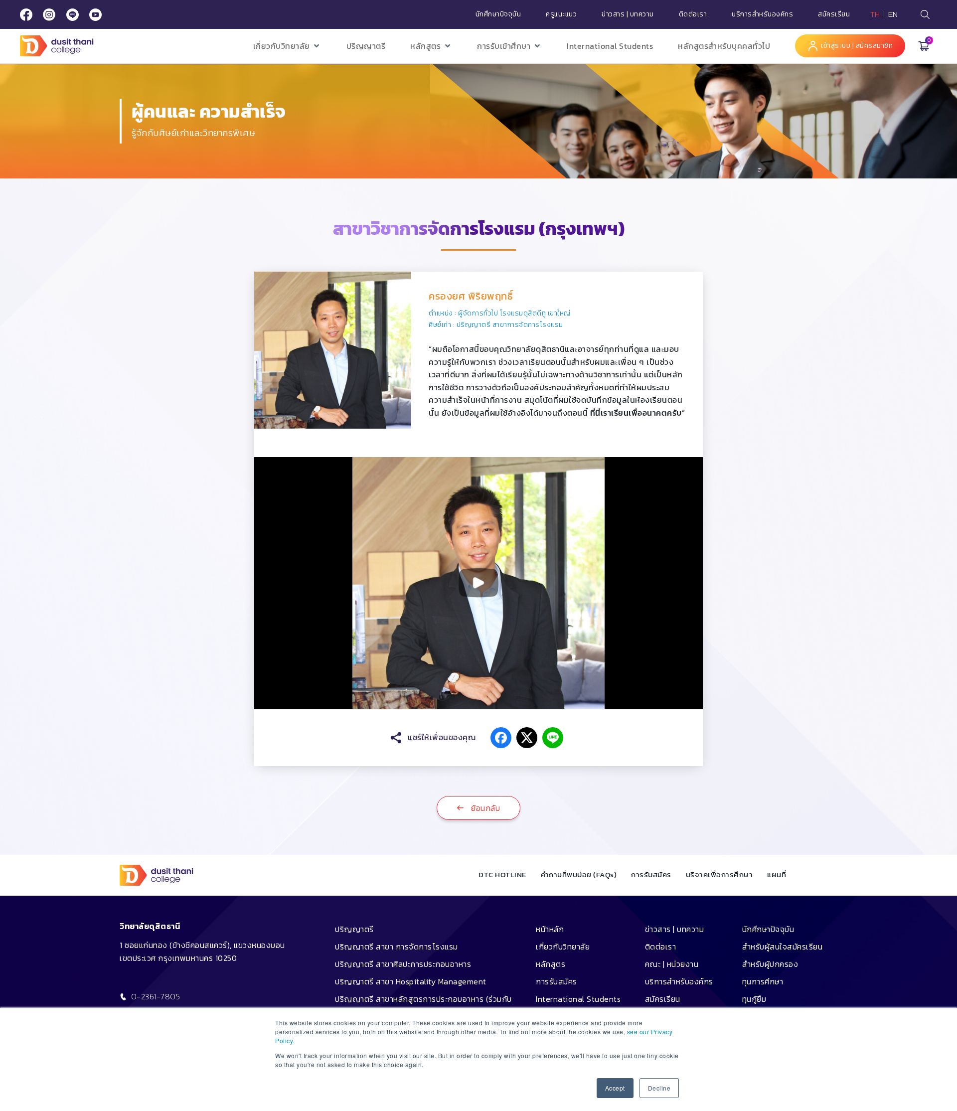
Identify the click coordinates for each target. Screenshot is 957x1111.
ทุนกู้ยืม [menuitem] (754, 999)
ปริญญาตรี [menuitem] (354, 929)
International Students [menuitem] (578, 999)
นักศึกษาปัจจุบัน (498, 14)
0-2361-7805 (155, 996)
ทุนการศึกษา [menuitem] (763, 981)
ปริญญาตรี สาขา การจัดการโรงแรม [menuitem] (396, 946)
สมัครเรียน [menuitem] (662, 999)
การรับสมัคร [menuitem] (556, 981)
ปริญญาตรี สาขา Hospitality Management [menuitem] (410, 981)
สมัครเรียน (834, 14)
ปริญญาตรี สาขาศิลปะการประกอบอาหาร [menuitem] (403, 964)
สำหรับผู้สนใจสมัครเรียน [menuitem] (782, 946)
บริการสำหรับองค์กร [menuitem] (679, 981)
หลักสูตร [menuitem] (550, 964)
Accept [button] (615, 1088)
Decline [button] (659, 1088)
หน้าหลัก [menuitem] (550, 929)
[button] (287, 46)
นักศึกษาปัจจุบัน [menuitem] (768, 929)
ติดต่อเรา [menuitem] (660, 946)
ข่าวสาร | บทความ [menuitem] (674, 929)
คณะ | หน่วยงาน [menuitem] (672, 964)
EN (893, 14)
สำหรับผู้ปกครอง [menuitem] (770, 964)
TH (875, 14)
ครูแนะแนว (561, 14)
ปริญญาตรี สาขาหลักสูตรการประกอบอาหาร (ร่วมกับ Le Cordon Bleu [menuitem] (423, 1006)
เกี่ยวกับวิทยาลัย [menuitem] (563, 946)
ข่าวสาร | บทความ (628, 14)
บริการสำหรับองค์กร (762, 14)
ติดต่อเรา (693, 14)
